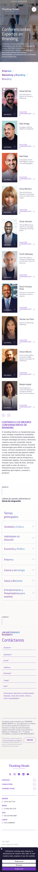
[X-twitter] (10, 774)
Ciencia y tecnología (14, 570)
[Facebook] (19, 774)
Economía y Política (14, 549)
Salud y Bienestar (13, 581)
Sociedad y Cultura (14, 527)
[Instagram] (14, 774)
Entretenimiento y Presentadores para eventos (14, 593)
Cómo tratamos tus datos (12, 740)
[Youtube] (28, 774)
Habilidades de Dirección (12, 538)
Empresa (6, 70)
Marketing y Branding (13, 74)
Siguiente (8, 412)
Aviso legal (5, 841)
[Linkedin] (23, 774)
